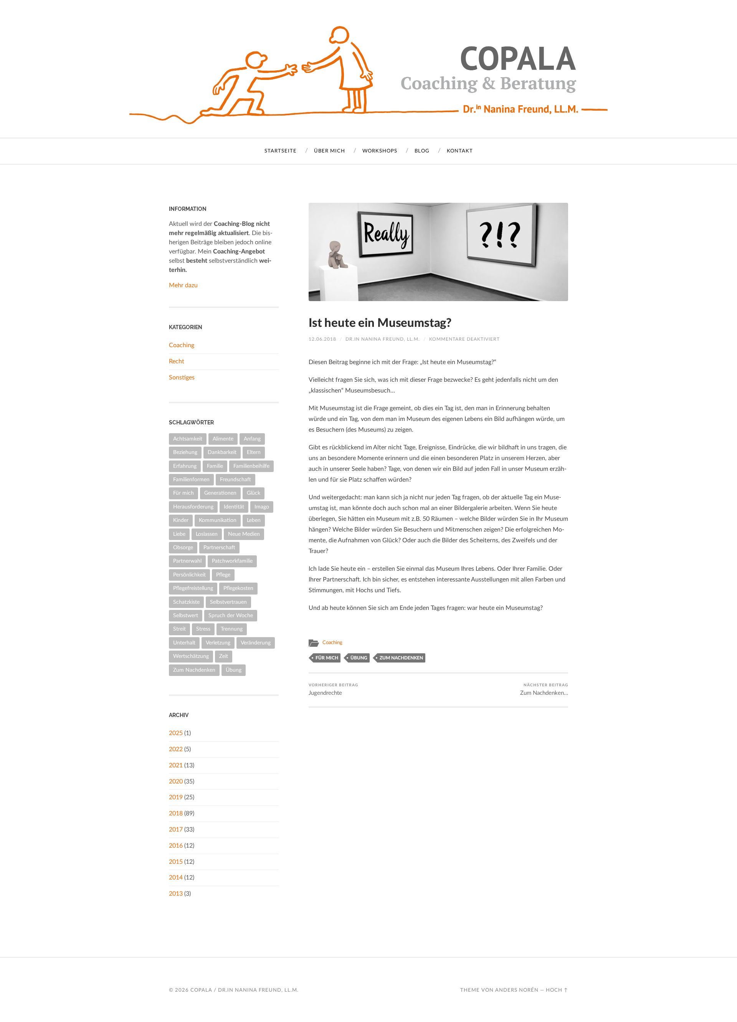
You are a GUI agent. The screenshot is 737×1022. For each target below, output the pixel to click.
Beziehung (185, 452)
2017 (176, 830)
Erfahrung (185, 466)
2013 (176, 894)
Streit (179, 629)
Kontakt (460, 151)
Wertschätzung (191, 656)
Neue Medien (244, 534)
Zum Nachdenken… (544, 689)
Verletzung (218, 643)
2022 (176, 749)
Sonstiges (182, 377)
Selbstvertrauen (228, 602)
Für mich (327, 658)
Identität (234, 507)
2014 (176, 878)
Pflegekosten (238, 588)
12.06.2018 (322, 339)
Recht (176, 361)
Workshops (379, 151)
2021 (176, 765)
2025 (176, 733)
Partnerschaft (219, 547)
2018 (176, 813)
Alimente (223, 439)
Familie (215, 466)
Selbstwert (185, 615)
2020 (176, 782)
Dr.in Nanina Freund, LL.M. (382, 339)
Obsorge (183, 547)
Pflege (223, 575)
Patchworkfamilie (232, 561)
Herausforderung (193, 507)
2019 (176, 797)
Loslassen (207, 534)
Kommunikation (217, 520)
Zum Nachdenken (401, 658)
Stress (203, 629)
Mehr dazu (183, 285)
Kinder (180, 520)
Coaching (332, 642)
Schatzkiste (186, 602)
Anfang (252, 439)
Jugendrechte (333, 689)
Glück (253, 493)
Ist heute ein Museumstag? (380, 323)
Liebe (179, 534)
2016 (176, 846)
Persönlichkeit (189, 575)
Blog (422, 151)
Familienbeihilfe (251, 466)
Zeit (223, 656)
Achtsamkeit (187, 439)
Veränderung (256, 643)
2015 (176, 862)
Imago (261, 507)
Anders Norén (517, 990)
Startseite (280, 151)
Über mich (329, 151)
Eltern (254, 452)
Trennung (232, 629)
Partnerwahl (187, 561)
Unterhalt (184, 643)
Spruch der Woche (230, 615)
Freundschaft (235, 479)
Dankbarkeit (222, 452)
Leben (254, 520)
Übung (358, 658)
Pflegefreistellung (193, 588)
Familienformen (191, 479)
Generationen (220, 493)
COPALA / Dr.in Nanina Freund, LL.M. (244, 990)
